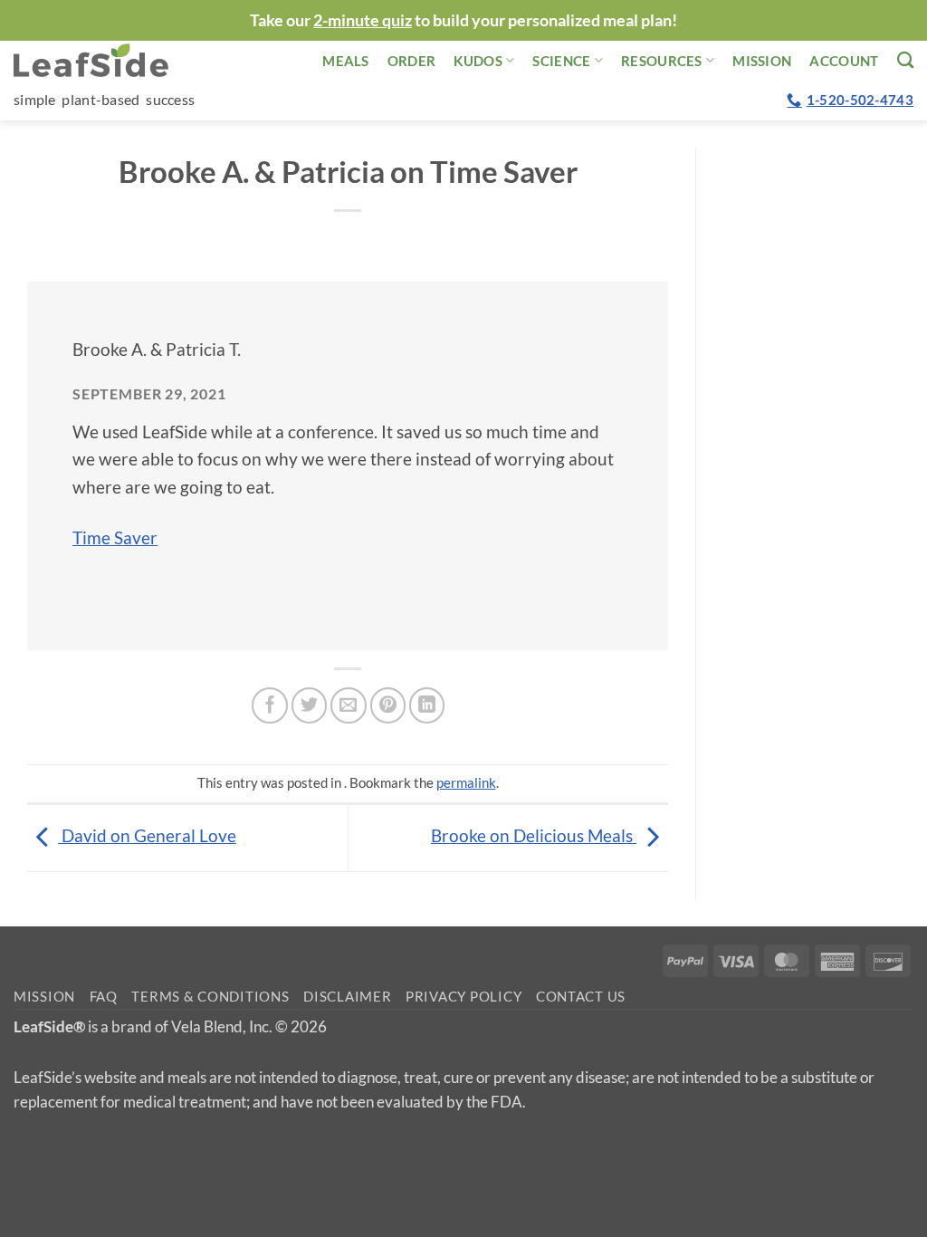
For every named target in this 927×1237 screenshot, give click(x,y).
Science (561, 61)
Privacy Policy (463, 996)
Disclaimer (347, 996)
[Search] (905, 60)
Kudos (478, 61)
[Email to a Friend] (348, 705)
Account (843, 61)
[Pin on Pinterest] (388, 705)
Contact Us (581, 996)
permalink (466, 782)
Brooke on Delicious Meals (533, 835)
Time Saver (115, 537)
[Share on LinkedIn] (427, 705)
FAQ (104, 996)
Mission (761, 61)
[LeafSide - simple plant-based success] (104, 60)
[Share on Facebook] (270, 705)
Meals (345, 61)
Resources (661, 61)
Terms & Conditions (210, 996)
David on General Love (147, 835)
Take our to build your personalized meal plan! (463, 20)
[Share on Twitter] (309, 705)
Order (411, 61)
